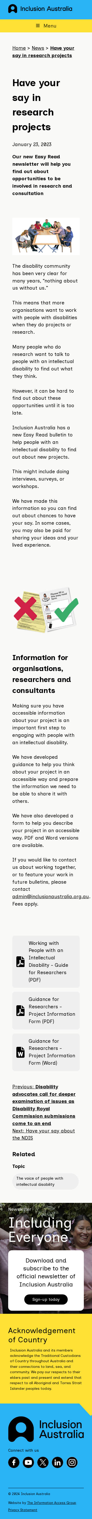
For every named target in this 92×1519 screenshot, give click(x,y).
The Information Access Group (51, 1503)
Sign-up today (46, 1299)
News (38, 48)
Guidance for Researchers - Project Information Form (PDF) (45, 1010)
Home (19, 48)
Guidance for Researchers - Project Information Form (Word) (45, 1052)
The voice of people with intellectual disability (39, 1181)
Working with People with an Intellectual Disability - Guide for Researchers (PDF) (42, 961)
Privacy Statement (22, 1510)
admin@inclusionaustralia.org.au (50, 896)
